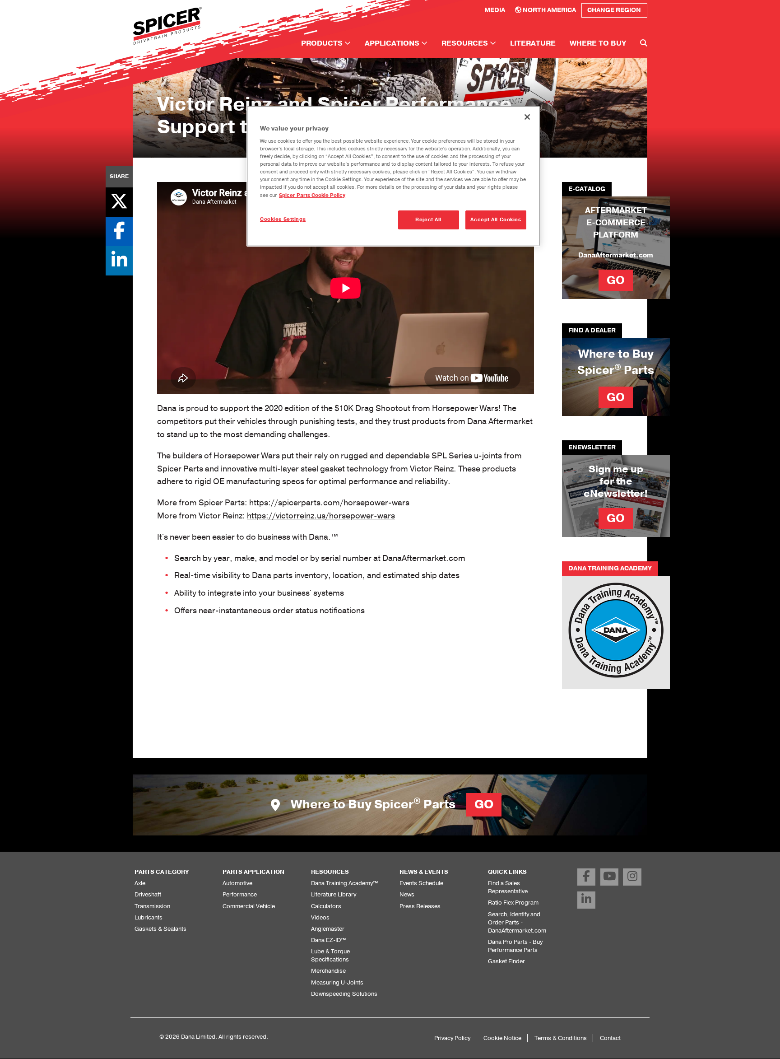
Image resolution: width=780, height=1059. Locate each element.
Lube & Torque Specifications (330, 955)
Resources (465, 43)
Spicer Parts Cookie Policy (312, 195)
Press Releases (420, 906)
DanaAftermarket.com (615, 255)
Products (322, 43)
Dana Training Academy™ (344, 883)
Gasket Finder (506, 961)
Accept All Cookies (495, 219)
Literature (533, 43)
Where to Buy (598, 43)
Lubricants (148, 917)
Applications (393, 43)
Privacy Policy (452, 1038)
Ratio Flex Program (513, 902)
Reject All (428, 219)
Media (494, 10)
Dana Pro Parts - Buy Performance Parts (515, 946)
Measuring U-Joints (337, 982)
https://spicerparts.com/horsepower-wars (329, 502)
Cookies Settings (283, 219)
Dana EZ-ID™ (328, 940)
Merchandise (328, 971)
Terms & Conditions (560, 1038)
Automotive (237, 883)
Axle (140, 883)
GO (616, 280)
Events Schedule (421, 883)
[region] (393, 176)
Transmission (152, 906)
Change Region (614, 10)
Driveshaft (148, 894)
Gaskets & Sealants (160, 929)
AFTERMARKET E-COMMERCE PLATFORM (616, 222)
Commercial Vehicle (249, 906)
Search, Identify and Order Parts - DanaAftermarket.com (517, 922)
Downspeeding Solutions (344, 994)
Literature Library (333, 894)
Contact (610, 1038)
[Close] (527, 117)
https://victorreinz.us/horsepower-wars (321, 515)
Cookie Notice (502, 1038)
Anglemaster (327, 929)
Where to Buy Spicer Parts (390, 804)
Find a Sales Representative (508, 887)
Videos (320, 917)
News (406, 894)
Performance (240, 894)
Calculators (326, 906)
